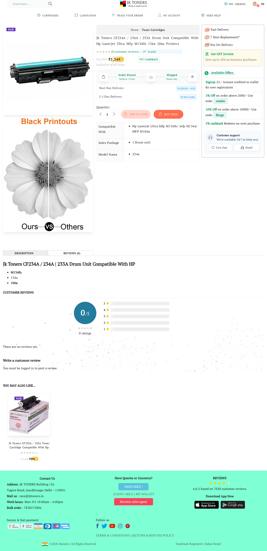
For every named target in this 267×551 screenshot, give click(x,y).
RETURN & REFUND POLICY (153, 535)
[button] (258, 3)
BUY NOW (171, 114)
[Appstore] (207, 504)
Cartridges (50, 15)
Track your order (130, 15)
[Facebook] (98, 525)
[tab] (25, 253)
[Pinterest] (128, 525)
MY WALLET (145, 494)
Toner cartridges (153, 30)
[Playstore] (232, 504)
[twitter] (105, 525)
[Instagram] (120, 525)
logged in (27, 368)
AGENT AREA (123, 494)
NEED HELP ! (133, 486)
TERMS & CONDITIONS (113, 535)
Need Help (213, 15)
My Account (171, 15)
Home (135, 30)
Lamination (88, 15)
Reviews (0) (72, 253)
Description (24, 253)
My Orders (237, 4)
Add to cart (138, 114)
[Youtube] (112, 525)
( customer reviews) (125, 51)
